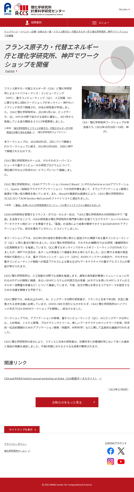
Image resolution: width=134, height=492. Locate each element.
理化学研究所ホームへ (15, 450)
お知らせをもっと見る (67, 402)
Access (123, 9)
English (9, 71)
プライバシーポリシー (15, 444)
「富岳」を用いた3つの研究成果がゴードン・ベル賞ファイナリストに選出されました (57, 205)
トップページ (11, 31)
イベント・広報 (28, 31)
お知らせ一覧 (44, 31)
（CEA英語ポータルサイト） (51, 378)
